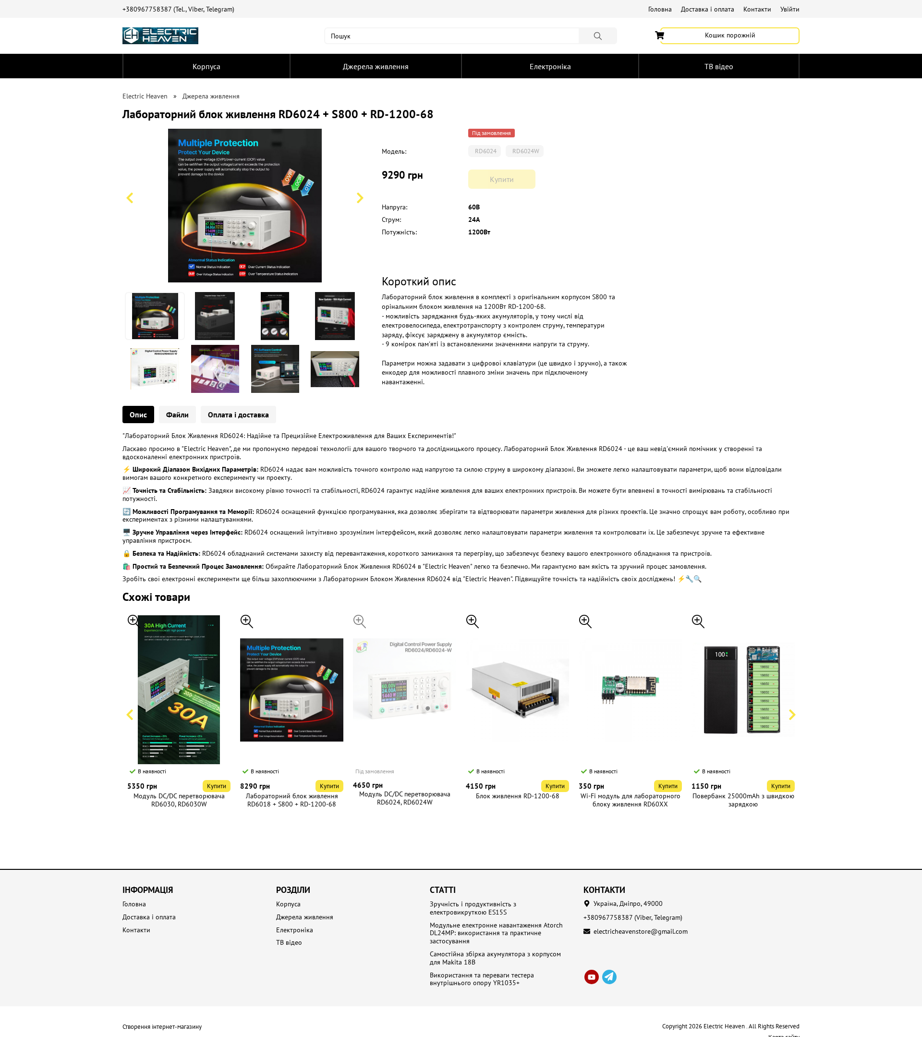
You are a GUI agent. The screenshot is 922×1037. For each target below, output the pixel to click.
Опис (138, 414)
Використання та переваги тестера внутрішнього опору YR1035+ (482, 979)
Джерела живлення (376, 66)
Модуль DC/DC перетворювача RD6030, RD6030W (179, 800)
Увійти (790, 9)
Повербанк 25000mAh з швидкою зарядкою (743, 800)
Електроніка (550, 66)
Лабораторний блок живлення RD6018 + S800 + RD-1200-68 (292, 800)
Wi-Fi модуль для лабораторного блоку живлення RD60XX (630, 800)
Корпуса (206, 66)
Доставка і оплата (707, 9)
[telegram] (609, 977)
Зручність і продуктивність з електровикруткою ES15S (473, 908)
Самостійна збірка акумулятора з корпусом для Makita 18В (495, 958)
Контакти (757, 9)
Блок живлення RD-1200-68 (517, 796)
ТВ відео (718, 66)
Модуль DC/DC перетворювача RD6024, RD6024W (404, 798)
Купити (216, 786)
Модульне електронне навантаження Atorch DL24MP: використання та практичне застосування (496, 933)
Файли (177, 414)
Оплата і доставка (238, 414)
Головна (660, 9)
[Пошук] (598, 35)
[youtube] (591, 977)
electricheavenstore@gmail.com (641, 931)
